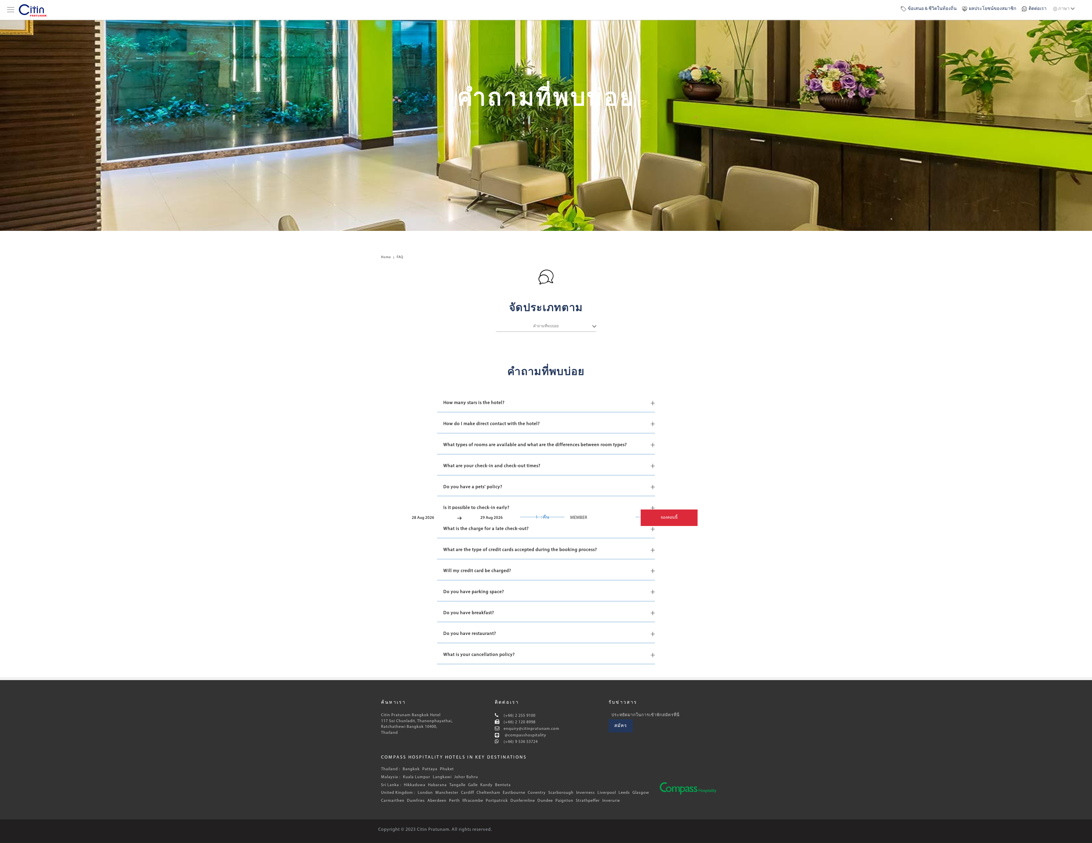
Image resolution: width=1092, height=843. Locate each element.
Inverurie (611, 801)
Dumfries (416, 801)
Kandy (486, 785)
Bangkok (411, 769)
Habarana (437, 785)
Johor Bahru (466, 777)
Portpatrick (497, 801)
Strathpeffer (588, 801)
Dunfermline (522, 801)
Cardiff (467, 793)
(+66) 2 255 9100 (518, 716)
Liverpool (606, 793)
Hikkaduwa (414, 785)
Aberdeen (436, 801)
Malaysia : (390, 777)
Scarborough (561, 793)
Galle (473, 785)
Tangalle (457, 785)
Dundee (545, 801)
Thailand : (390, 769)
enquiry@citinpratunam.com (531, 729)
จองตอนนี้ (669, 517)
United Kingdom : (398, 793)
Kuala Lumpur (416, 777)
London (425, 793)
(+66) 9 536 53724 (520, 742)
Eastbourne (514, 793)
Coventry (537, 793)
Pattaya (429, 769)
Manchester (446, 793)
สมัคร (620, 726)
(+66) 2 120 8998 (518, 722)
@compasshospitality (525, 735)
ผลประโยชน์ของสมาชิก (992, 9)
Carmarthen (392, 801)
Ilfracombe (472, 801)
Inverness (585, 793)
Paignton (564, 801)
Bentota (503, 785)
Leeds (624, 793)
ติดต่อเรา (1037, 9)
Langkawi (442, 777)
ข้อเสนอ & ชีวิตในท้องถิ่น (932, 9)
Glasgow (640, 793)
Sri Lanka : (391, 785)
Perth (454, 801)
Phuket (447, 769)
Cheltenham (488, 793)
